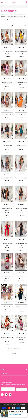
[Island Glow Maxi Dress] (21, 100)
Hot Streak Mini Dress (7, 306)
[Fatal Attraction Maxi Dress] (7, 261)
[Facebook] (2, 394)
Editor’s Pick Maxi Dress (21, 337)
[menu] (2, 2)
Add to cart (7, 141)
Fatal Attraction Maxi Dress (7, 276)
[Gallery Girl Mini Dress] (7, 37)
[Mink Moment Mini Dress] (21, 163)
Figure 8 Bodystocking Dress (7, 146)
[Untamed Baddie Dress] (7, 100)
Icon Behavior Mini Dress (21, 276)
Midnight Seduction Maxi (21, 306)
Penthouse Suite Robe (7, 209)
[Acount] (22, 2)
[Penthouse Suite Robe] (7, 194)
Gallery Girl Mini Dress (7, 51)
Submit (22, 389)
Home (2, 6)
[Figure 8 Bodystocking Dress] (7, 131)
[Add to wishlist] (12, 42)
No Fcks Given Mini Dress (21, 51)
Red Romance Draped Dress (7, 244)
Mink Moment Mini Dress (20, 178)
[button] (10, 26)
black (6, 215)
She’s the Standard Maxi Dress (21, 244)
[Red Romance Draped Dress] (7, 229)
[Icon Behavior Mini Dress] (21, 261)
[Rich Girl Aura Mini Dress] (21, 68)
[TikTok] (10, 394)
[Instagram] (6, 394)
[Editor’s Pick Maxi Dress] (21, 323)
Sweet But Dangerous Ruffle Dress (7, 83)
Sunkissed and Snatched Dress (7, 338)
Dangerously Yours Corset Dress (21, 209)
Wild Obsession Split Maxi (7, 178)
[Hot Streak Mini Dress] (7, 292)
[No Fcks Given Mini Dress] (21, 37)
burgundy (8, 215)
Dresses (6, 6)
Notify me (21, 204)
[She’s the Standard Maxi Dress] (21, 229)
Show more (14, 353)
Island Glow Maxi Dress (21, 114)
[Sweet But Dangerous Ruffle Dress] (7, 68)
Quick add (7, 47)
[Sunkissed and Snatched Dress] (7, 323)
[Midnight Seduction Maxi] (21, 292)
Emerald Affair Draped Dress (21, 146)
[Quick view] (12, 45)
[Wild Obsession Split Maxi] (7, 163)
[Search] (6, 2)
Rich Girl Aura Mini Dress (21, 82)
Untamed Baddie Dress (7, 114)
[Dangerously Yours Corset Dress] (21, 194)
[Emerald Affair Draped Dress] (21, 131)
